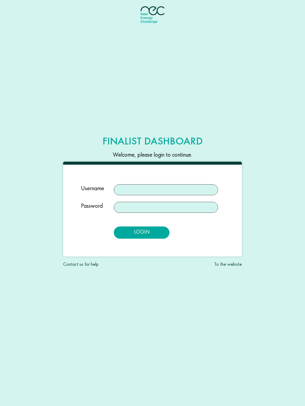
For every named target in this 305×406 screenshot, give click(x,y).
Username (92, 188)
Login (142, 232)
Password (92, 205)
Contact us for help (81, 264)
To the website (228, 264)
